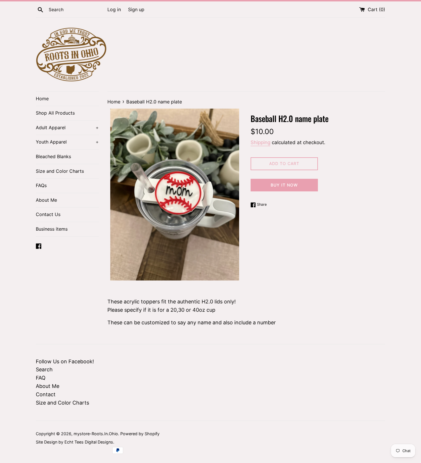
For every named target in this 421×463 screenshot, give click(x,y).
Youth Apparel (67, 142)
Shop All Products (55, 113)
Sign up (136, 9)
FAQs (41, 185)
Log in (114, 9)
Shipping (260, 142)
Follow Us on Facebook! (65, 361)
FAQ (41, 378)
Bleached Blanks (53, 156)
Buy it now (284, 185)
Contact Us (48, 214)
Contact (46, 394)
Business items (52, 229)
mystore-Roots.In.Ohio (96, 433)
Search (44, 369)
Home (42, 98)
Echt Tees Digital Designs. (89, 442)
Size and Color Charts (60, 171)
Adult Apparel (67, 127)
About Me (46, 200)
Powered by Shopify (140, 433)
